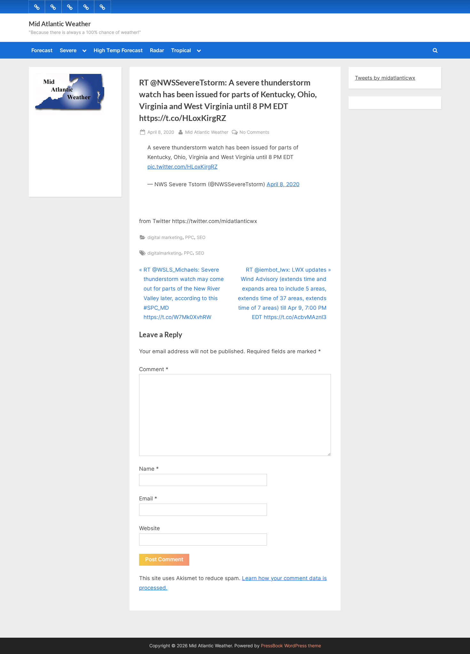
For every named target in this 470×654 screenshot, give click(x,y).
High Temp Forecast (118, 50)
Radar (157, 50)
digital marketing (165, 237)
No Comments (254, 132)
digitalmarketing (164, 253)
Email (148, 498)
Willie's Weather (61, 187)
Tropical (181, 50)
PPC (189, 237)
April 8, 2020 (283, 184)
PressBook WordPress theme (291, 645)
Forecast (41, 50)
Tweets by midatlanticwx (385, 78)
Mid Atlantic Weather (60, 24)
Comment (153, 369)
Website (149, 528)
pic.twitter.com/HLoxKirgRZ (182, 167)
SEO (201, 237)
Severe (68, 50)
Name (149, 469)
